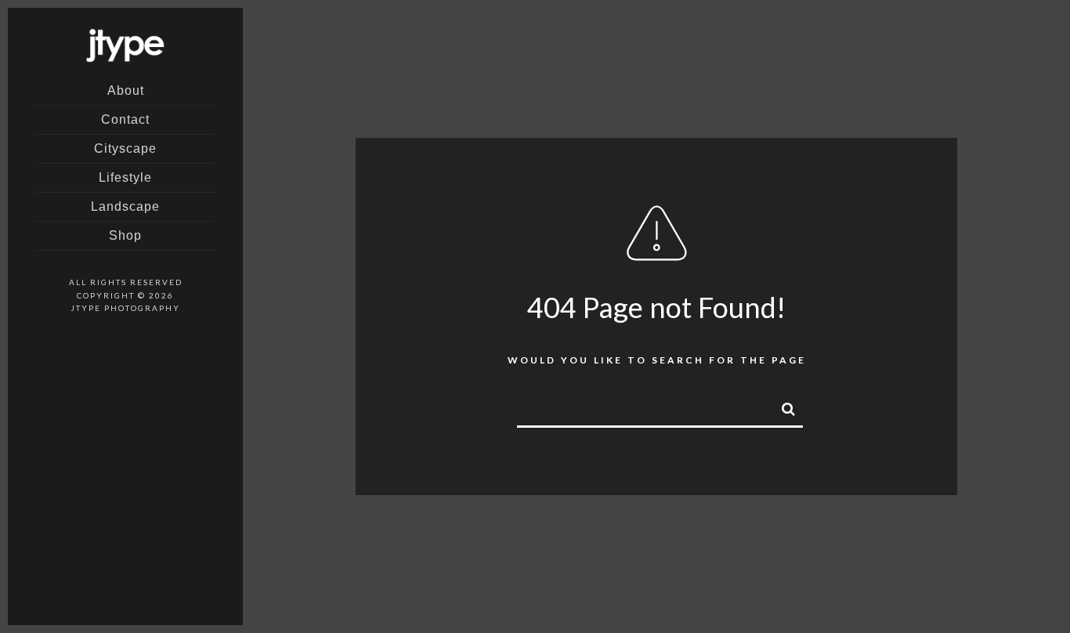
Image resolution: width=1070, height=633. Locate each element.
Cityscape (125, 148)
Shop (125, 235)
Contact (125, 119)
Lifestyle (125, 177)
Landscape (125, 206)
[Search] (782, 406)
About (125, 90)
